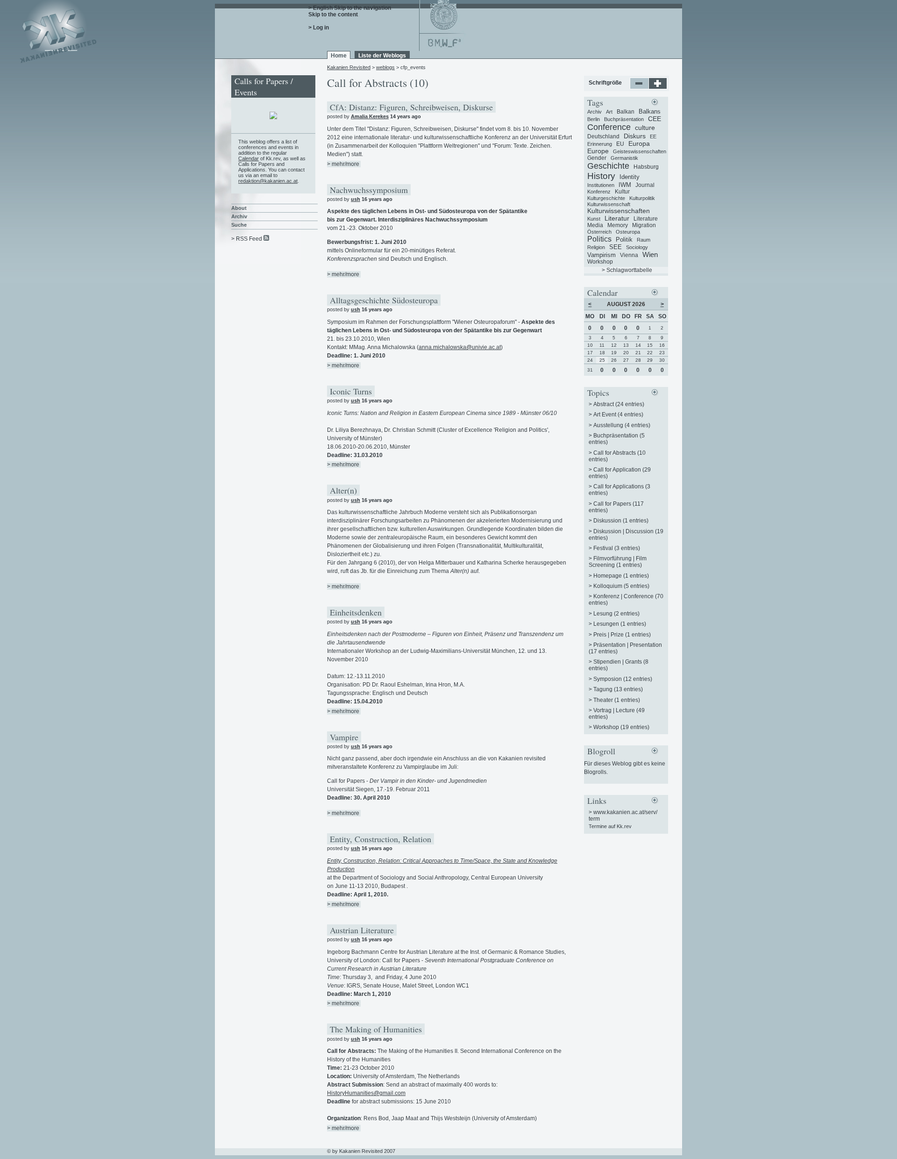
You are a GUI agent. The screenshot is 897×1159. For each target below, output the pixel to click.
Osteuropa (628, 232)
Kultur (622, 191)
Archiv (239, 216)
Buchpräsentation (624, 119)
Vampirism (601, 254)
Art (609, 111)
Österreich (599, 232)
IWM (625, 184)
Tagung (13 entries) (618, 689)
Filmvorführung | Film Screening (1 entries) (618, 561)
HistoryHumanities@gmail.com (366, 1093)
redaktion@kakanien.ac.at (268, 181)
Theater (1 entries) (616, 700)
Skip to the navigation (362, 8)
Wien (650, 254)
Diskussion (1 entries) (620, 520)
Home (339, 55)
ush (355, 199)
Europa (639, 143)
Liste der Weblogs (382, 55)
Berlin (593, 119)
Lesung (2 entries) (616, 613)
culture (645, 127)
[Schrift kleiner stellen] (639, 87)
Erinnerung (599, 144)
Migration (644, 225)
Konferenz (599, 191)
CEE (654, 118)
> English (320, 8)
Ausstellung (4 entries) (621, 425)
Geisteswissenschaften (639, 151)
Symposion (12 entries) (622, 679)
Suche (239, 225)
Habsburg (646, 167)
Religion (596, 247)
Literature (646, 218)
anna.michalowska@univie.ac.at (460, 347)
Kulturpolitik (642, 198)
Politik (624, 239)
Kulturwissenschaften (618, 211)
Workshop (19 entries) (621, 727)
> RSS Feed (246, 239)
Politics (599, 239)
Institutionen (600, 185)
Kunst (593, 219)
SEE (615, 246)
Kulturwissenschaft (608, 204)
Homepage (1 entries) (621, 575)
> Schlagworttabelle (627, 270)
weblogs (385, 67)
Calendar (248, 158)
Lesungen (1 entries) (619, 624)
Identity (629, 176)
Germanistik (624, 158)
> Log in (318, 27)
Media (595, 225)
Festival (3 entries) (616, 548)
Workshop (600, 261)
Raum (643, 240)
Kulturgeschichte (606, 198)
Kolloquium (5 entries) (621, 586)
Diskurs (635, 136)
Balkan (625, 111)
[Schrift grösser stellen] (658, 87)
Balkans (650, 111)
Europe (598, 151)
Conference (609, 127)
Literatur (617, 218)
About (239, 208)
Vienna (629, 255)
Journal (645, 185)
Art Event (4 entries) (618, 414)
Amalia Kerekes (370, 116)
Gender (596, 158)
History (601, 176)
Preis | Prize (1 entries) (622, 634)
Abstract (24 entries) (618, 404)
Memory (617, 225)
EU (620, 144)
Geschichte (608, 166)
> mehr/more (343, 164)
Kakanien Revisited (348, 67)
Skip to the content (333, 14)
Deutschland (603, 136)
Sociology (637, 247)
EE (653, 136)
